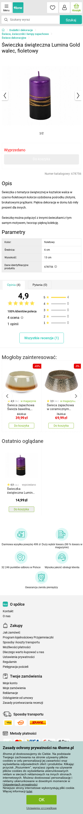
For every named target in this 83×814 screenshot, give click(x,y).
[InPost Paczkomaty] (8, 723)
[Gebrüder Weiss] (21, 723)
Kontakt (8, 611)
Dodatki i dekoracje (21, 30)
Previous (7, 396)
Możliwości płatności (16, 647)
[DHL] (38, 723)
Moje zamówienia (14, 688)
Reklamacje (10, 693)
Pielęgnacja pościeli (15, 666)
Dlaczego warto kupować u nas (23, 652)
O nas (6, 616)
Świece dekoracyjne (14, 37)
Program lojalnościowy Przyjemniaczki (28, 637)
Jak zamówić (11, 632)
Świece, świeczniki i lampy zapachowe (25, 34)
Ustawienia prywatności (18, 657)
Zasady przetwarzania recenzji (23, 702)
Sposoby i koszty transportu (21, 642)
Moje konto (10, 683)
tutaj (29, 791)
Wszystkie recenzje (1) (41, 338)
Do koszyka (41, 159)
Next (75, 396)
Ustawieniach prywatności (20, 784)
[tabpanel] (41, 95)
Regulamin (10, 662)
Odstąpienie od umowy (18, 698)
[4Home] (5, 30)
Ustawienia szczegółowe (41, 808)
